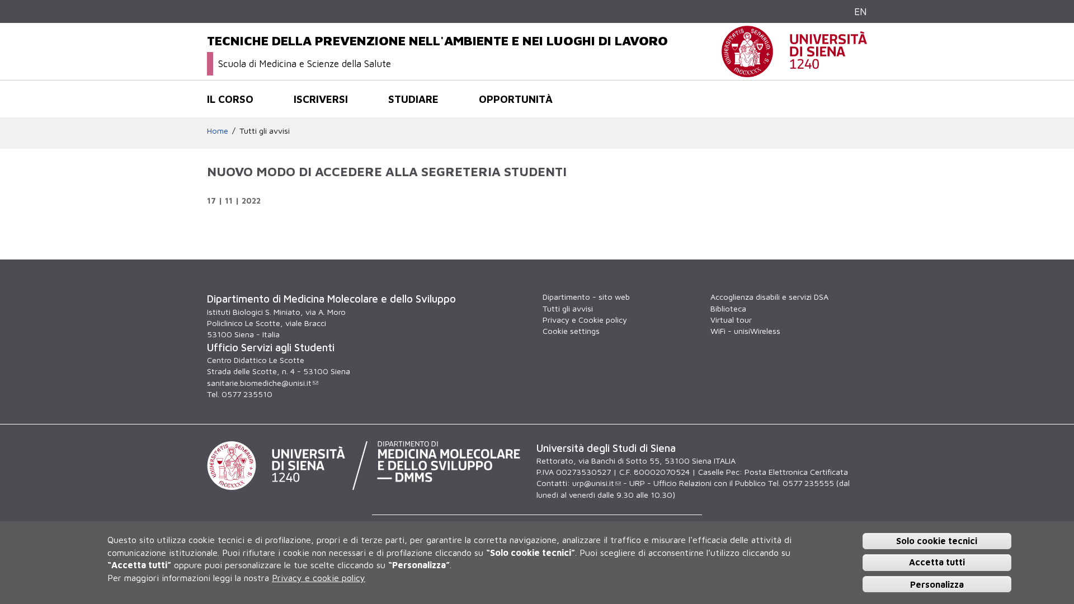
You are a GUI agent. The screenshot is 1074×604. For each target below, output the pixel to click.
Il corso (230, 99)
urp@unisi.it (593, 483)
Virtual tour (731, 319)
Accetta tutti (937, 562)
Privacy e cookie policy (318, 577)
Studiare (413, 99)
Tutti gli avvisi (264, 130)
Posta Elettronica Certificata (796, 471)
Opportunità (516, 99)
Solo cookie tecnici (936, 540)
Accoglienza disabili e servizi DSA (769, 296)
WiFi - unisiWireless (745, 331)
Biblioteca (728, 308)
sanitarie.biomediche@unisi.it (259, 383)
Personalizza (937, 584)
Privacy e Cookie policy (585, 319)
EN (860, 11)
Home (217, 130)
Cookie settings (571, 331)
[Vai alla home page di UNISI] (794, 71)
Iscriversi (321, 99)
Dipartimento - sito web (586, 296)
